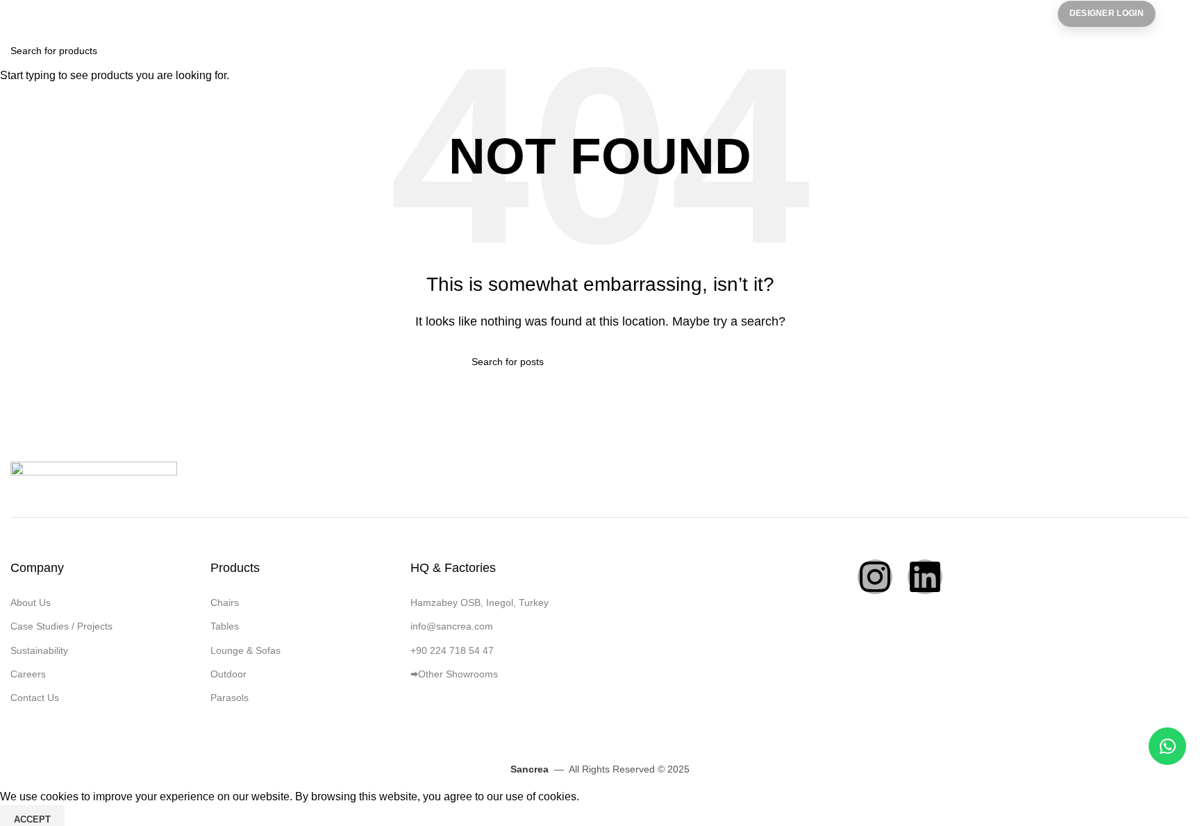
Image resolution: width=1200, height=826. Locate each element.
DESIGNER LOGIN (1106, 13)
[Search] (1190, 14)
